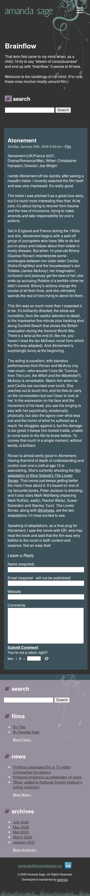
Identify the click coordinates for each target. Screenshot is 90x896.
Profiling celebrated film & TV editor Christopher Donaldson (42, 769)
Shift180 (62, 880)
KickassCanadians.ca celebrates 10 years (47, 777)
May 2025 (21, 827)
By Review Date (26, 732)
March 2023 (22, 837)
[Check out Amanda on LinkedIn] (68, 865)
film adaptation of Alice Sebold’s (44, 475)
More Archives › (25, 850)
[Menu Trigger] (79, 9)
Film (68, 146)
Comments (16, 605)
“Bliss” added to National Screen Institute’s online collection (47, 784)
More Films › (22, 739)
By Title (19, 727)
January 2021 (24, 842)
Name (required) (21, 564)
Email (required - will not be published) (39, 577)
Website (14, 591)
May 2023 (21, 832)
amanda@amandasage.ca (40, 865)
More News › (22, 794)
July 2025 (21, 822)
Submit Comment (23, 647)
